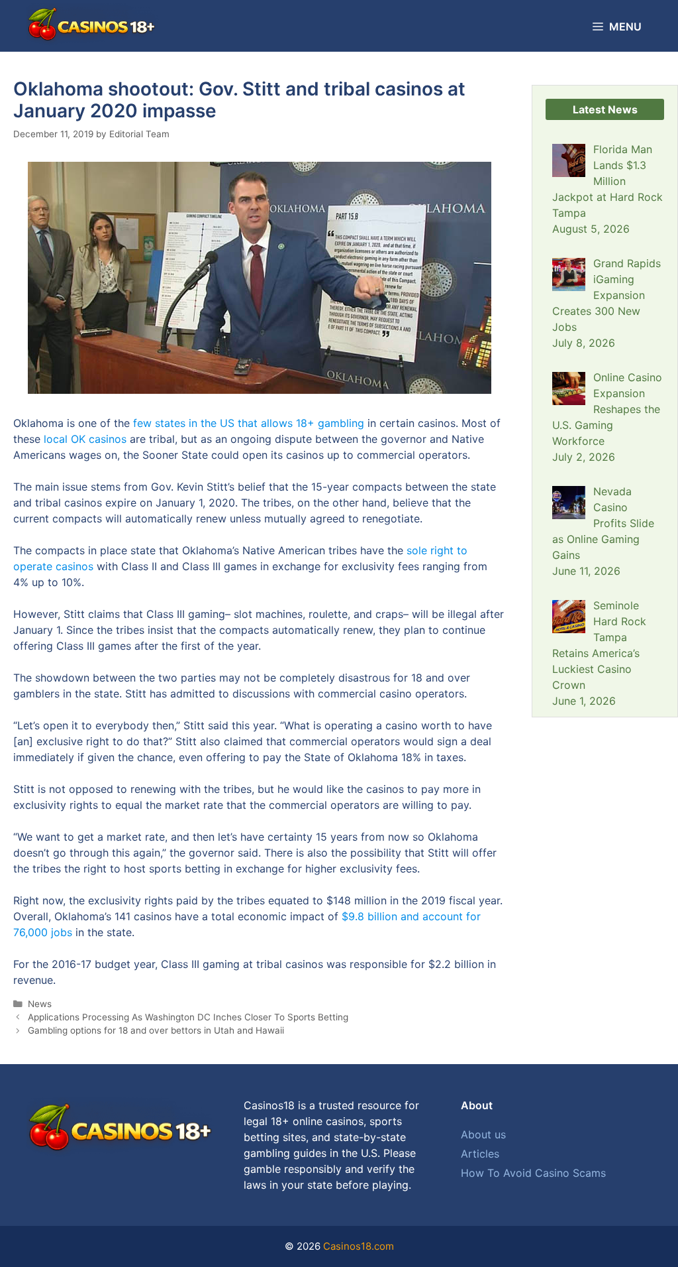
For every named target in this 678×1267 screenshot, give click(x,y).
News (40, 1003)
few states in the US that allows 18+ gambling (248, 423)
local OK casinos (85, 439)
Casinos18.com (358, 1246)
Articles (480, 1153)
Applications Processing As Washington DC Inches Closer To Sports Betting (188, 1017)
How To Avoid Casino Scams (533, 1172)
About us (483, 1134)
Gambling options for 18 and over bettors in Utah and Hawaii (156, 1030)
